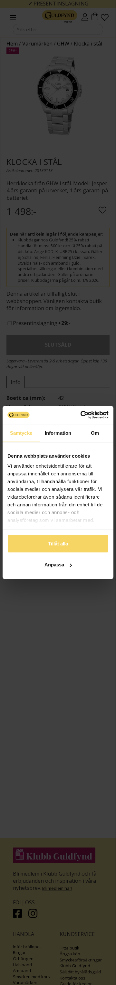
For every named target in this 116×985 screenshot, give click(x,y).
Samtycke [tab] (21, 432)
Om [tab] (95, 432)
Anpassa (54, 564)
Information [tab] (58, 432)
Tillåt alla (58, 543)
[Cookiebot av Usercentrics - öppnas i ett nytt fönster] (82, 415)
